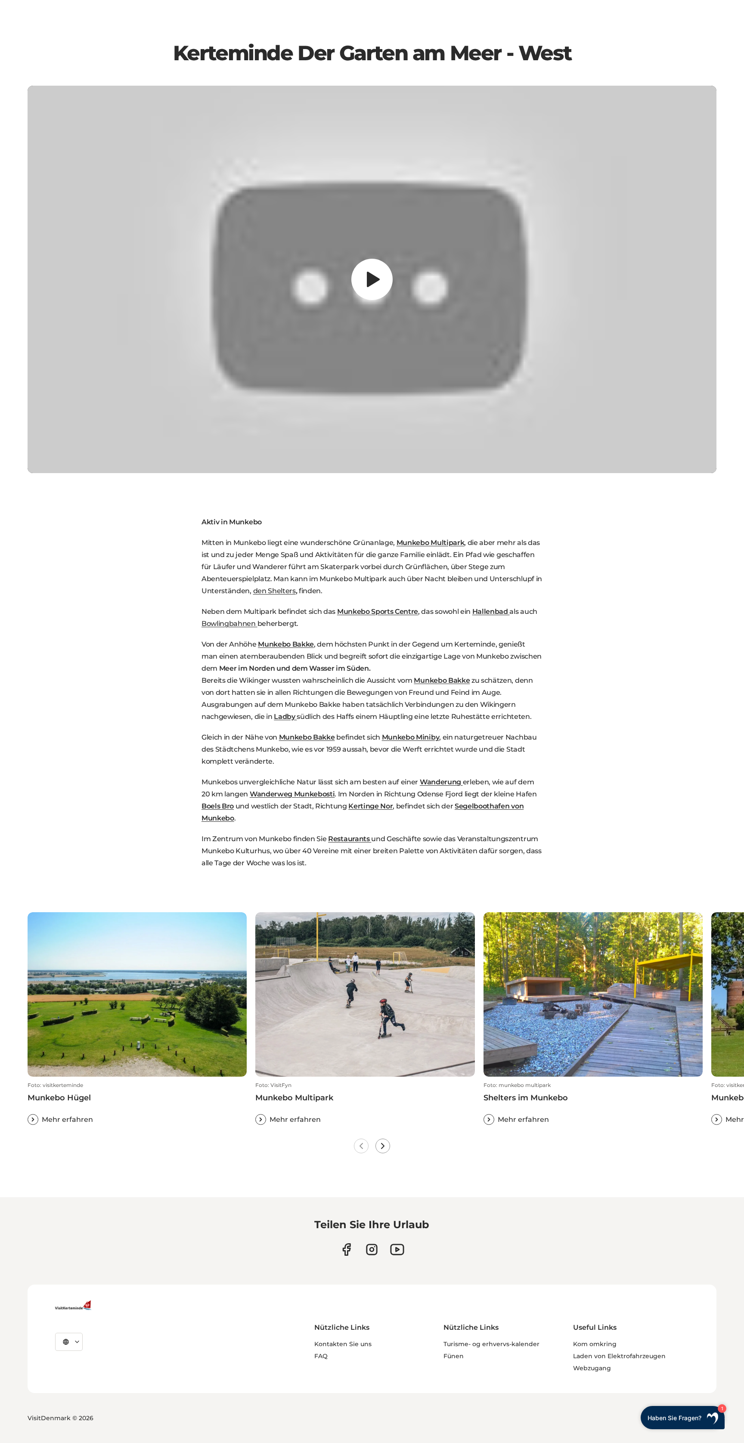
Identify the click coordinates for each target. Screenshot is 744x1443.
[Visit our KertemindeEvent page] (397, 1249)
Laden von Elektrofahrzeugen (619, 1356)
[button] (137, 1103)
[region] (372, 279)
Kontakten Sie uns (343, 1344)
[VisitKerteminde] (74, 1305)
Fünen (453, 1356)
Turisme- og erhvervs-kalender (491, 1344)
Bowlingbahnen (229, 623)
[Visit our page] (346, 1249)
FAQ (321, 1356)
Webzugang (592, 1368)
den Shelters (274, 591)
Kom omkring (595, 1344)
